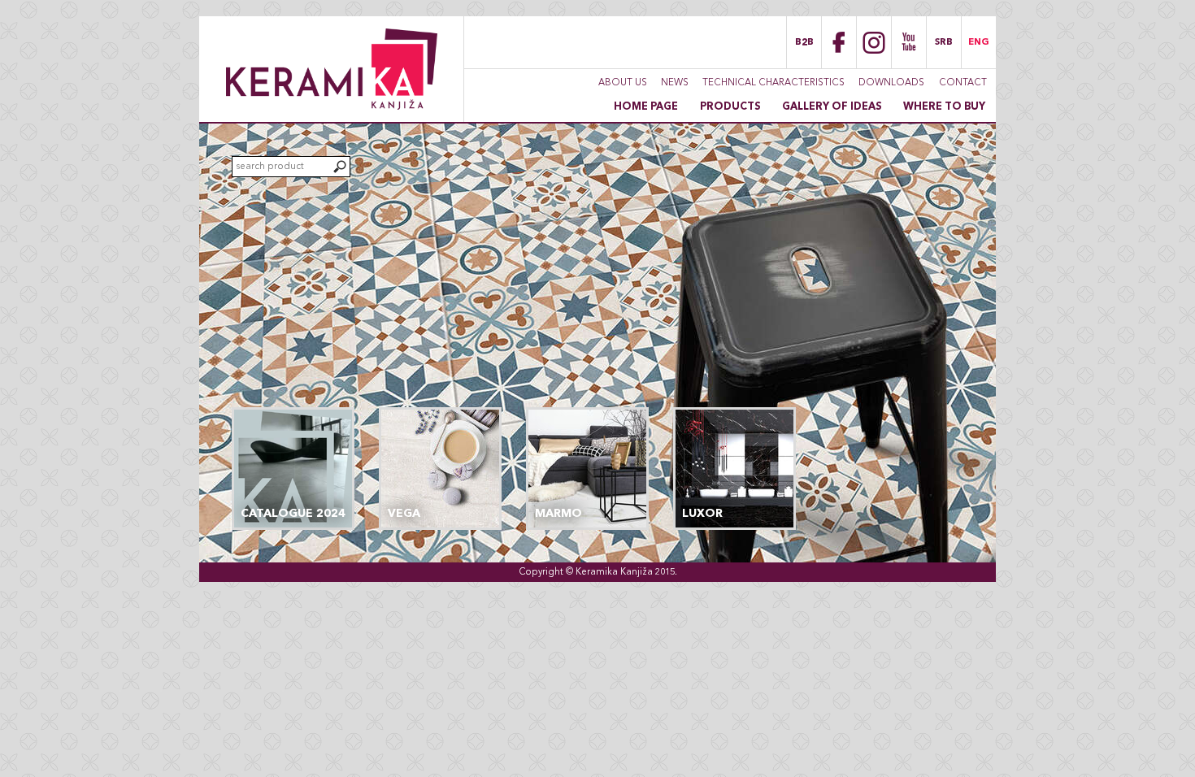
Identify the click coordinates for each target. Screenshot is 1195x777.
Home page (646, 107)
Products (730, 107)
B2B (804, 42)
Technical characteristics (773, 83)
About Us (622, 83)
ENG (978, 42)
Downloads (891, 83)
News (675, 83)
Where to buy (944, 107)
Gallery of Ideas (832, 107)
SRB (944, 42)
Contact (963, 83)
